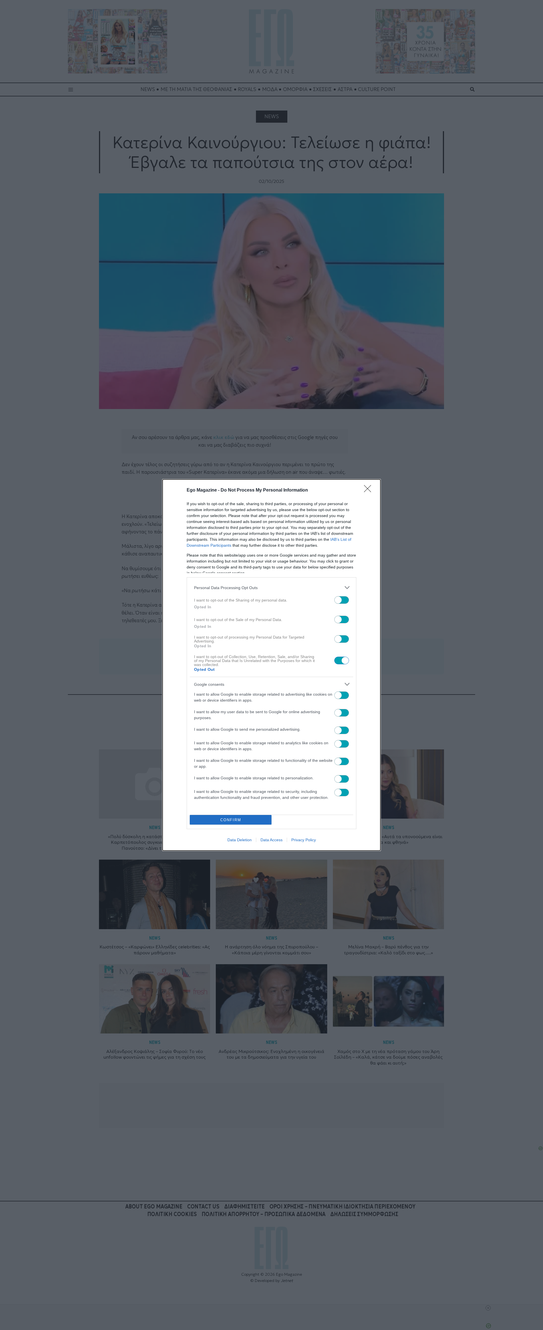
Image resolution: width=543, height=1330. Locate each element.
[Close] (369, 490)
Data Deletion (239, 840)
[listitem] (271, 588)
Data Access (271, 840)
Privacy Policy (303, 840)
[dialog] (271, 665)
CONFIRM (230, 820)
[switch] (341, 600)
